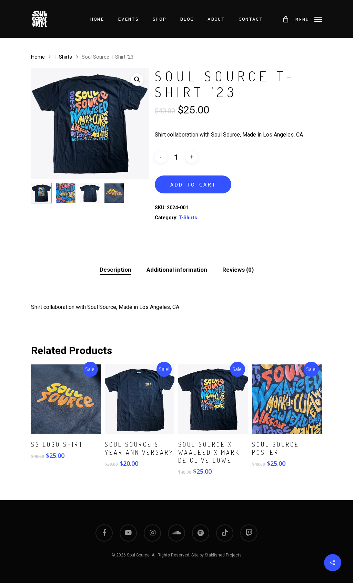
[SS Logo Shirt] (66, 399)
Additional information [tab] (177, 269)
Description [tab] (115, 269)
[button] (308, 19)
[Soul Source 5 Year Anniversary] (140, 399)
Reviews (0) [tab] (238, 269)
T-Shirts (63, 57)
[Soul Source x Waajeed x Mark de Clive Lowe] (213, 399)
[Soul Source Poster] (287, 399)
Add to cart (193, 184)
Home (38, 57)
